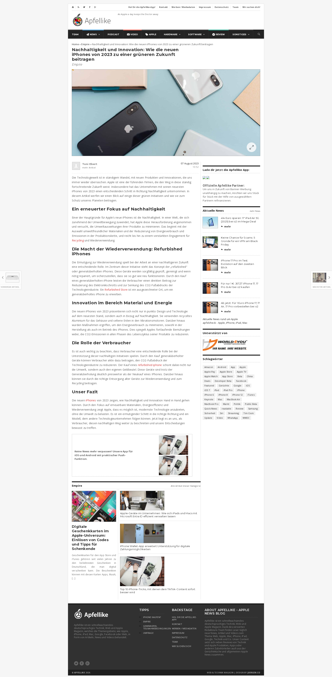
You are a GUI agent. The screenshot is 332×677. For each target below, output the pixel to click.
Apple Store (226, 371)
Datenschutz (180, 637)
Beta (239, 376)
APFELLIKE (79, 672)
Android (222, 367)
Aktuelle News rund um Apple (220, 319)
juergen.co (253, 672)
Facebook (241, 380)
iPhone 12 (237, 394)
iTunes (251, 394)
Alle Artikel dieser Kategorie (186, 485)
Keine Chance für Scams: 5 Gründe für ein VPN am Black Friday (239, 241)
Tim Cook (248, 413)
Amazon (208, 367)
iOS (248, 385)
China (250, 376)
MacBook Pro (211, 404)
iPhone (241, 390)
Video (220, 417)
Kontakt (177, 624)
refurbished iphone (150, 365)
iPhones (91, 400)
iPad (216, 390)
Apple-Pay (209, 371)
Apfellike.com (92, 20)
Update (208, 417)
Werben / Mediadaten (184, 628)
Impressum (178, 633)
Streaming (233, 413)
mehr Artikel (84, 167)
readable (226, 408)
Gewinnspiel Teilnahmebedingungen (153, 627)
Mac (220, 399)
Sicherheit (209, 413)
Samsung (253, 408)
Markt (226, 404)
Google (237, 385)
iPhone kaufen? (152, 617)
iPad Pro (228, 390)
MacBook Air (233, 399)
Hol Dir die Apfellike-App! (184, 618)
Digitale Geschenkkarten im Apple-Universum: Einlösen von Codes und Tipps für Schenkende (90, 538)
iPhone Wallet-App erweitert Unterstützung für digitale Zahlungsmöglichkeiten (155, 548)
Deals (207, 380)
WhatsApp (232, 417)
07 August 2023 (190, 163)
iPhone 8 (223, 394)
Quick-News (210, 408)
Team (175, 641)
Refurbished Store (116, 289)
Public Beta (251, 404)
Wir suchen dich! (181, 646)
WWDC (246, 417)
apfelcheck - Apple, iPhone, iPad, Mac (225, 322)
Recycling (78, 240)
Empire (77, 64)
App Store (227, 376)
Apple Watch (211, 376)
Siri (221, 413)
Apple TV (241, 371)
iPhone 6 (209, 394)
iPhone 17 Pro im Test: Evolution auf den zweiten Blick (237, 264)
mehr (226, 226)
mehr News (255, 211)
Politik (237, 404)
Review (239, 408)
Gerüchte (224, 385)
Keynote (208, 399)
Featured (209, 385)
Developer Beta (223, 380)
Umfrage (148, 633)
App (233, 367)
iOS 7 (207, 390)
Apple (243, 367)
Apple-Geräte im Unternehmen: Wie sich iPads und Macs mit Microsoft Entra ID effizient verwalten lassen (158, 515)
